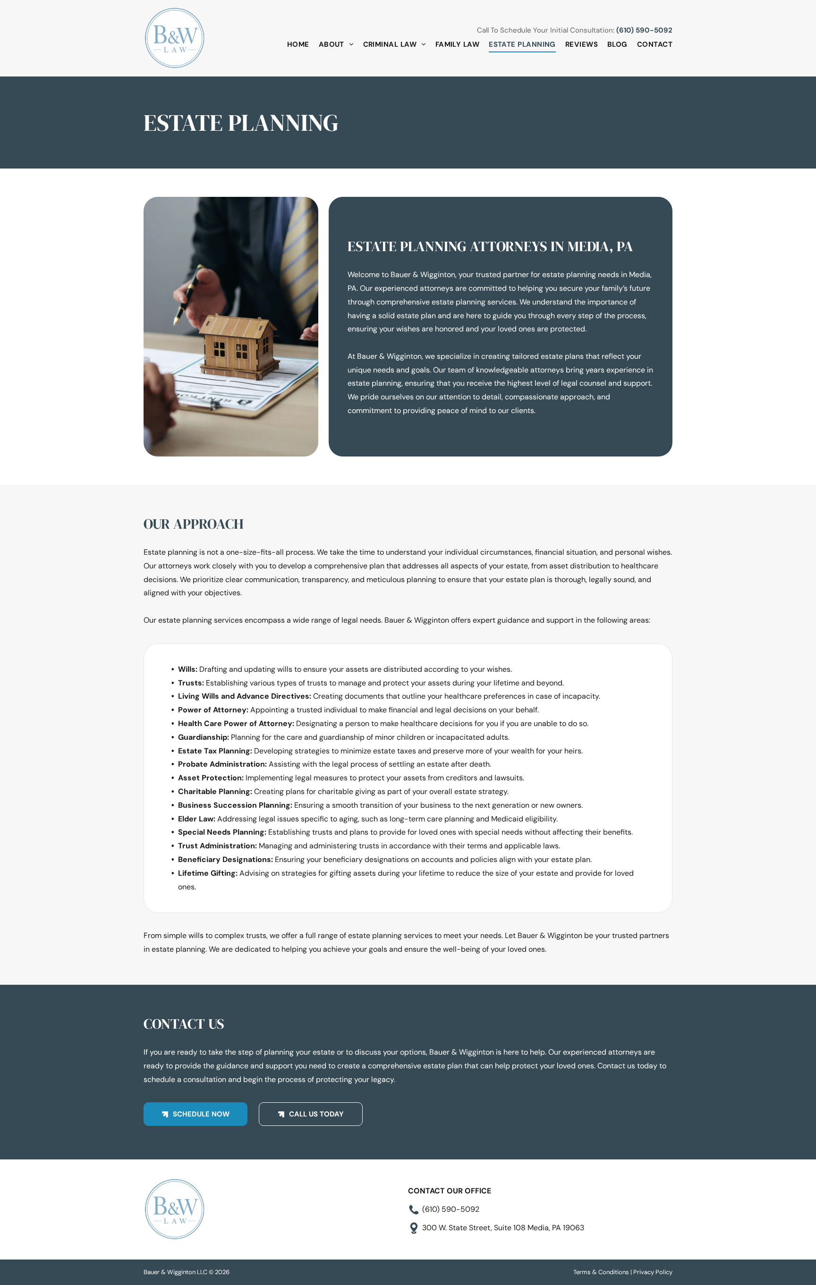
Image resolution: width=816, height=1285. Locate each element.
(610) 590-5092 (644, 30)
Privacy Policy (652, 1272)
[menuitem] (293, 44)
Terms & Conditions (601, 1272)
